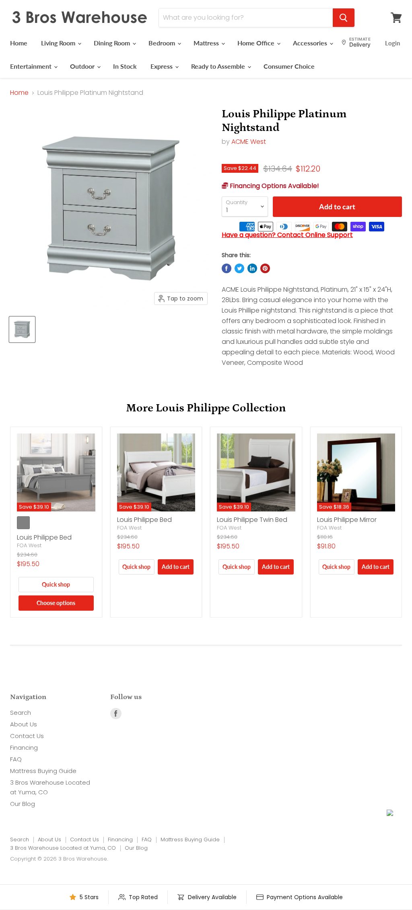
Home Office (256, 43)
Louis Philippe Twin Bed (252, 519)
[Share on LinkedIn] (252, 268)
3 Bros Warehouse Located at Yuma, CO (63, 848)
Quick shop (56, 584)
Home (18, 43)
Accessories (311, 43)
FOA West (29, 545)
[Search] (343, 17)
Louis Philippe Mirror (347, 519)
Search (20, 712)
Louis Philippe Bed (44, 537)
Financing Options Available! (273, 185)
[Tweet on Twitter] (239, 268)
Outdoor (83, 66)
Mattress (207, 43)
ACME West (248, 141)
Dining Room (113, 43)
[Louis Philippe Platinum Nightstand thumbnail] (22, 329)
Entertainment (31, 66)
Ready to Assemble (219, 66)
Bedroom (162, 43)
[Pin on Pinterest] (265, 268)
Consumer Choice (289, 66)
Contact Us (27, 736)
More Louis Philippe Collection (206, 408)
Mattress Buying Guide (43, 771)
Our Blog (22, 804)
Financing (24, 747)
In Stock (125, 66)
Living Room (59, 43)
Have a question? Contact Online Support (287, 234)
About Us (23, 724)
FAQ (16, 759)
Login (392, 43)
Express (162, 66)
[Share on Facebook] (226, 268)
